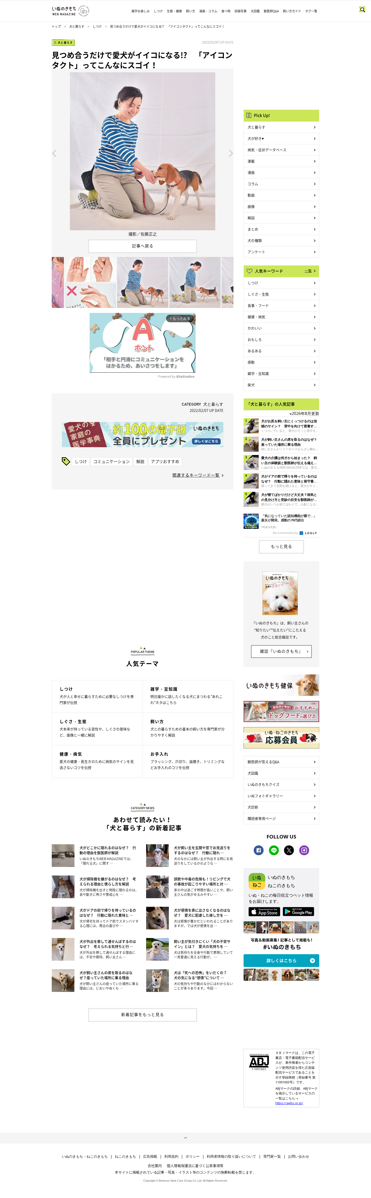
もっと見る (281, 546)
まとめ (253, 229)
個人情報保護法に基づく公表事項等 (195, 1165)
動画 (251, 195)
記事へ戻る (142, 246)
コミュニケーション (111, 461)
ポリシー (193, 1156)
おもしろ (255, 339)
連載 (251, 161)
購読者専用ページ (262, 818)
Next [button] (231, 153)
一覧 (308, 270)
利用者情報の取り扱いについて (231, 1156)
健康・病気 (256, 316)
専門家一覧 (272, 1156)
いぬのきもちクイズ (263, 784)
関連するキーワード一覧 (196, 475)
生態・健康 (174, 11)
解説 (140, 461)
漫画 (251, 172)
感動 (251, 362)
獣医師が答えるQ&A (263, 761)
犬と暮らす (76, 26)
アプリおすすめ (165, 461)
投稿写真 (240, 11)
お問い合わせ (298, 1156)
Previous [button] (54, 153)
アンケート (256, 251)
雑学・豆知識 (258, 373)
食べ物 (225, 11)
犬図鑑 (255, 11)
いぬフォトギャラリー (265, 795)
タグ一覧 (311, 11)
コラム (253, 183)
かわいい (255, 328)
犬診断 (253, 807)
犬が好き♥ (256, 138)
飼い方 (190, 11)
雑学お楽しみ (140, 11)
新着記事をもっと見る (142, 1014)
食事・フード (258, 305)
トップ (56, 26)
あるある (255, 350)
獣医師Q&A (271, 11)
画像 (251, 206)
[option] (142, 153)
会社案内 (155, 1165)
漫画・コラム (208, 11)
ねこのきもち (125, 1156)
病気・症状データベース (267, 149)
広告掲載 (150, 1156)
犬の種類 (255, 240)
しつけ (158, 11)
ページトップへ (185, 1138)
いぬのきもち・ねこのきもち (85, 1156)
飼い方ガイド (292, 11)
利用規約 (171, 1156)
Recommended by (286, 533)
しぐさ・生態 (258, 294)
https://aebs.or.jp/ (289, 1103)
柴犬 (251, 384)
